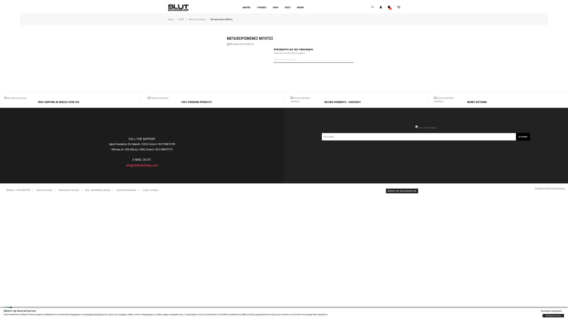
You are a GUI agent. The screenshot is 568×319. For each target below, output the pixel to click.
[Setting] (397, 7)
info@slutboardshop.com (142, 165)
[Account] (381, 7)
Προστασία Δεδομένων (126, 190)
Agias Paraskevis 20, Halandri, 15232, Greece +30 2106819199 (142, 144)
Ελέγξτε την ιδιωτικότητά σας (402, 190)
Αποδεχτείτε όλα (553, 315)
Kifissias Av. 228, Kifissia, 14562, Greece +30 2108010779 (142, 149)
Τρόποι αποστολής (44, 190)
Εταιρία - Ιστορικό (150, 190)
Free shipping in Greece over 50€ (59, 102)
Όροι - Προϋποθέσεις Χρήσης (97, 190)
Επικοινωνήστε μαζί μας (69, 190)
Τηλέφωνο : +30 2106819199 (18, 190)
